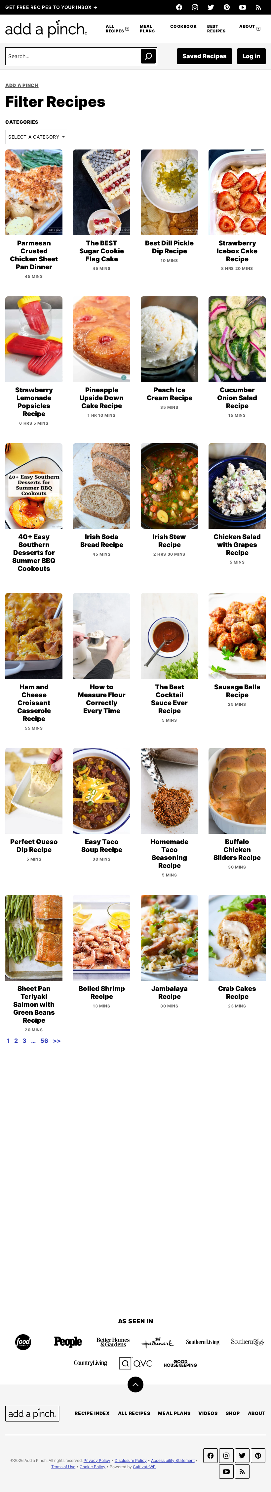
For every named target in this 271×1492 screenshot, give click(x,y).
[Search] (148, 56)
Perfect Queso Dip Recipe (34, 846)
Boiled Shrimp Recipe (102, 993)
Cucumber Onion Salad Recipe (237, 398)
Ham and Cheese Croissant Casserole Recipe (34, 703)
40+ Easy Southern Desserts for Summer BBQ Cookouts (34, 553)
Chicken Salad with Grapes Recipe (237, 545)
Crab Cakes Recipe (237, 993)
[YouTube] (242, 7)
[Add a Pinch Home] (46, 29)
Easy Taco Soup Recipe (101, 846)
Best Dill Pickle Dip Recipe (169, 247)
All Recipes (115, 28)
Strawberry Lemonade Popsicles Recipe (34, 402)
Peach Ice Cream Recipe (169, 394)
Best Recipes (216, 28)
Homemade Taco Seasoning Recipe (169, 854)
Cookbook (183, 26)
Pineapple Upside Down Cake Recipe (102, 398)
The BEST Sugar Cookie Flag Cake (101, 251)
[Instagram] (195, 7)
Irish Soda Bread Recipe (101, 541)
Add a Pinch (22, 85)
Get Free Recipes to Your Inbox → (51, 7)
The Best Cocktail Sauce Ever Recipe (169, 699)
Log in (251, 56)
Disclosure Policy (131, 1460)
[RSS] (258, 7)
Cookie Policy (92, 1466)
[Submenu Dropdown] (127, 29)
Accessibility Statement (173, 1460)
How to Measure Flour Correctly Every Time (102, 699)
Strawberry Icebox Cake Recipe (237, 251)
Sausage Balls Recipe (237, 691)
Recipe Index (92, 1413)
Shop (233, 1413)
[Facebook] (179, 7)
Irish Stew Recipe (169, 541)
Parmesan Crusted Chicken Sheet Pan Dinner (34, 255)
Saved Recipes (204, 56)
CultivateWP (144, 1466)
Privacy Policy (97, 1460)
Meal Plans (147, 28)
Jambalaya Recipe (169, 993)
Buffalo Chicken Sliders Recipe (237, 850)
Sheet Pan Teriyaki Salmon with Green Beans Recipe (34, 1004)
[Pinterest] (226, 7)
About (247, 26)
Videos (207, 1413)
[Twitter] (211, 7)
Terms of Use (63, 1466)
